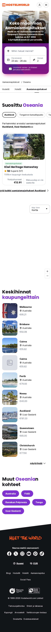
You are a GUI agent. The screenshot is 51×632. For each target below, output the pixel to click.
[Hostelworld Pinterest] (35, 554)
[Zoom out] (47, 276)
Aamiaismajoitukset (13, 163)
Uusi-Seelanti (13, 511)
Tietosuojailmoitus (16, 606)
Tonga (39, 502)
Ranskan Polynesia (16, 502)
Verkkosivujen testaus (37, 612)
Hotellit (25, 573)
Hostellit (16, 573)
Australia (10, 493)
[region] (25, 241)
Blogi (8, 573)
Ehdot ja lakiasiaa (35, 606)
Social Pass (25, 579)
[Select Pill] (39, 5)
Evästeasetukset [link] (31, 619)
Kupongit (8, 612)
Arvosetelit (19, 612)
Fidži (27, 493)
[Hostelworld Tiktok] (42, 554)
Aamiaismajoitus (38, 573)
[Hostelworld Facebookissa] (9, 554)
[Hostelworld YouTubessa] (29, 554)
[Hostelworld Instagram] (22, 554)
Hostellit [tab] (5, 89)
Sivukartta (17, 619)
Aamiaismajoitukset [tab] (37, 89)
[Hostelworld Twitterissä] (16, 554)
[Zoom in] (47, 271)
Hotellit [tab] (18, 89)
